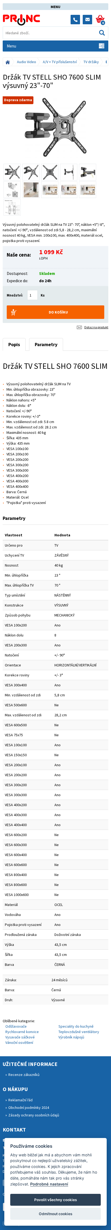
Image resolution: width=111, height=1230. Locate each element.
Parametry (46, 344)
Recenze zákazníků (24, 1074)
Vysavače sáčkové (20, 1037)
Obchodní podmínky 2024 (28, 1107)
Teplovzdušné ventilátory (78, 1031)
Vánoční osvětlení (19, 1042)
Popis (14, 344)
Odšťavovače (16, 1026)
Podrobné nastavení (49, 1184)
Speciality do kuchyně (75, 1026)
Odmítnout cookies (55, 1214)
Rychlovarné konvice (22, 1031)
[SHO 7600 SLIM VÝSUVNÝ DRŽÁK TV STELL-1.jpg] (55, 127)
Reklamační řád (20, 1100)
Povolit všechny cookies (55, 1200)
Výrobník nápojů (71, 1037)
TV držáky (91, 61)
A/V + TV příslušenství (60, 61)
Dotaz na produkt (96, 327)
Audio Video (26, 61)
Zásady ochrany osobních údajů (33, 1115)
